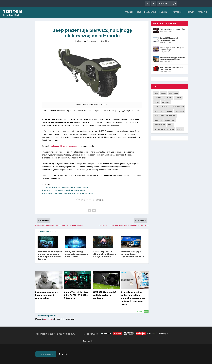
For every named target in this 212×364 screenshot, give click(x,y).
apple (163, 93)
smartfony (170, 120)
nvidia (169, 111)
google (178, 98)
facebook (159, 98)
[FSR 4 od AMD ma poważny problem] (156, 30)
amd (156, 93)
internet (166, 102)
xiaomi (179, 129)
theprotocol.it (87, 341)
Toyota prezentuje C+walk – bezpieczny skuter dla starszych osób (67, 193)
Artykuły (129, 12)
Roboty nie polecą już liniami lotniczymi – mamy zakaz (46, 295)
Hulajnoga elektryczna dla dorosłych (64, 146)
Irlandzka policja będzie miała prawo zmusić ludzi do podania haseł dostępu (50, 255)
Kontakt (190, 12)
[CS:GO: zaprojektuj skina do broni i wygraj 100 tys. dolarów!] (103, 242)
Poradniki (177, 12)
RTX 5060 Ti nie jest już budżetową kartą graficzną (104, 295)
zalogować (48, 319)
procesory (179, 111)
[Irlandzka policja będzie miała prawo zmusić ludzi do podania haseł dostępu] (48, 242)
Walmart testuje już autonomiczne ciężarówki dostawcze (132, 254)
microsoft (159, 111)
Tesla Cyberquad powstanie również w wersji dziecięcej (63, 190)
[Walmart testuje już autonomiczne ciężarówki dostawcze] (131, 242)
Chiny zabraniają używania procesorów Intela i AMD (76, 254)
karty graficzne (161, 107)
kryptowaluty (178, 107)
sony (170, 125)
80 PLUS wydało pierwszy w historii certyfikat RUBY (172, 68)
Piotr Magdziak (92, 41)
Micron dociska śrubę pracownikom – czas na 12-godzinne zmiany (172, 59)
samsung (158, 120)
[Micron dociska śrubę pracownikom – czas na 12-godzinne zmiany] (156, 59)
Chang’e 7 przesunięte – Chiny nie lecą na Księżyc (172, 49)
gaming (169, 98)
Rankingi (163, 12)
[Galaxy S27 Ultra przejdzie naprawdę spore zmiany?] (156, 39)
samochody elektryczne (165, 116)
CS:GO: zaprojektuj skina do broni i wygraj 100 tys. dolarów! (105, 254)
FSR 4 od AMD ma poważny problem (172, 29)
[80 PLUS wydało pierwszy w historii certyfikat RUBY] (156, 69)
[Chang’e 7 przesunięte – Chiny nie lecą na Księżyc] (156, 49)
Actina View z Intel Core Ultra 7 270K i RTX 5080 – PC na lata (76, 295)
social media (160, 125)
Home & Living (150, 12)
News (138, 12)
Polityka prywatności (46, 354)
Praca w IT (202, 12)
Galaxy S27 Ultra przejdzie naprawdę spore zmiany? (169, 39)
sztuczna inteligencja (164, 129)
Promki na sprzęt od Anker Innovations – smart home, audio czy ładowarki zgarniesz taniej (133, 298)
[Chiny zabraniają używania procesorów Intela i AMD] (75, 242)
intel (157, 102)
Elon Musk (173, 93)
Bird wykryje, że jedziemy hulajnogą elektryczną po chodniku (65, 187)
